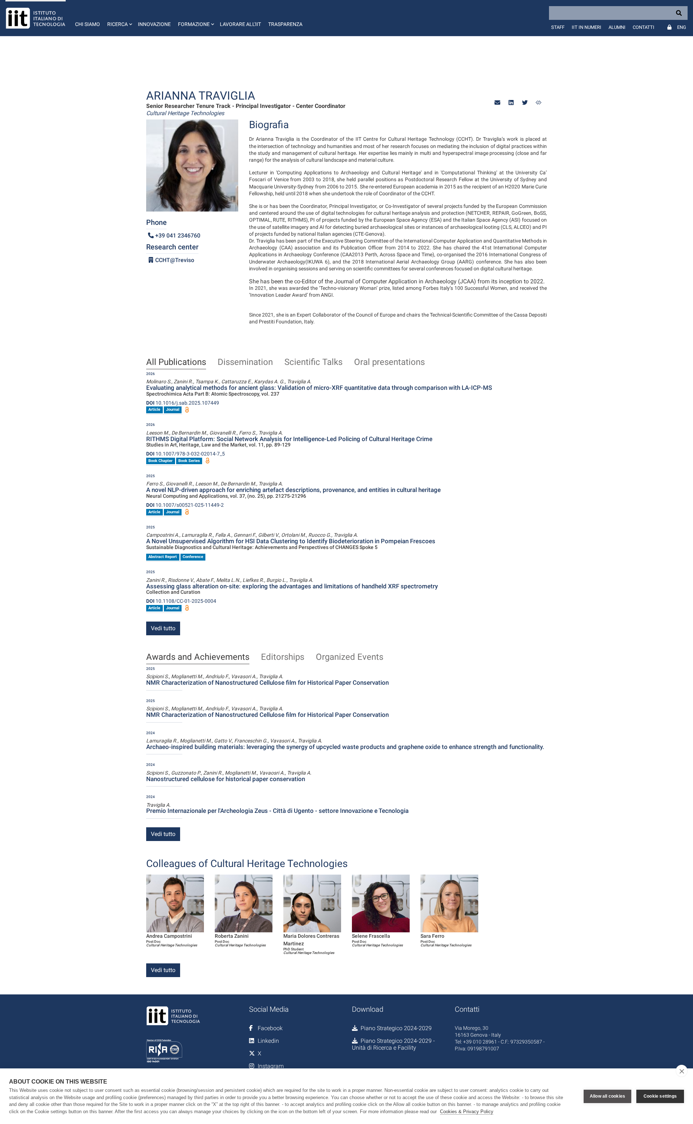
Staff (558, 27)
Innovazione (154, 24)
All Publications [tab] (176, 362)
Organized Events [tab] (349, 657)
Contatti (643, 27)
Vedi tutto (163, 628)
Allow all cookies (607, 1096)
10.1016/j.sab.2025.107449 (182, 403)
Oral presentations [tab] (389, 362)
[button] (119, 18)
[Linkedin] (511, 102)
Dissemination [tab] (245, 362)
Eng (681, 27)
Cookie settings (660, 1096)
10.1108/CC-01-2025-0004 (181, 601)
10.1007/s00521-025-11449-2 (185, 505)
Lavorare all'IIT (240, 24)
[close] (682, 1071)
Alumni (617, 27)
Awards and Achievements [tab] (197, 657)
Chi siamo (87, 24)
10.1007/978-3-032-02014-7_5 (185, 454)
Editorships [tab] (282, 657)
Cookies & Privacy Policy (466, 1111)
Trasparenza (285, 24)
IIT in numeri (586, 27)
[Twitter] (524, 102)
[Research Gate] (538, 102)
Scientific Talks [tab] (313, 362)
